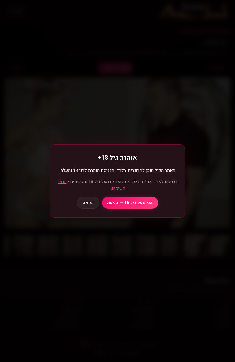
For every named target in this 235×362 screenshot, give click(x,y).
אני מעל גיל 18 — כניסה (130, 203)
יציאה (88, 203)
